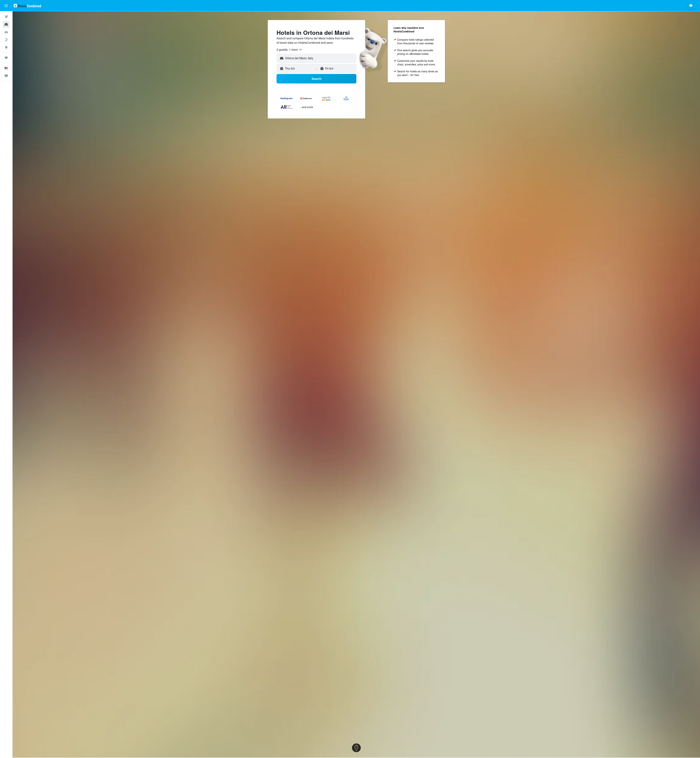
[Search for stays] (6, 24)
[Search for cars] (6, 32)
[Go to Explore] (6, 47)
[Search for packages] (6, 39)
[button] (6, 6)
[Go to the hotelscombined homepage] (27, 5)
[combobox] (289, 49)
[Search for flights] (6, 16)
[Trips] (6, 57)
